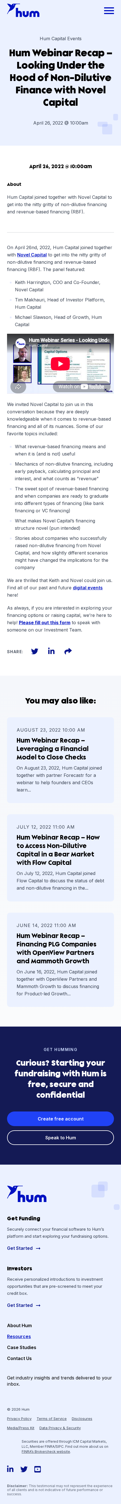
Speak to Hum (60, 1137)
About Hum (19, 1325)
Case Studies (21, 1347)
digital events (88, 587)
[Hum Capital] (23, 10)
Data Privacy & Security (60, 1428)
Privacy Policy (19, 1418)
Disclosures (82, 1418)
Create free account (61, 1119)
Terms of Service (52, 1418)
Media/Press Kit (20, 1428)
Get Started (20, 1248)
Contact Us (19, 1358)
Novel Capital (32, 255)
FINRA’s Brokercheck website (46, 1451)
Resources (19, 1336)
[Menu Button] (109, 10)
